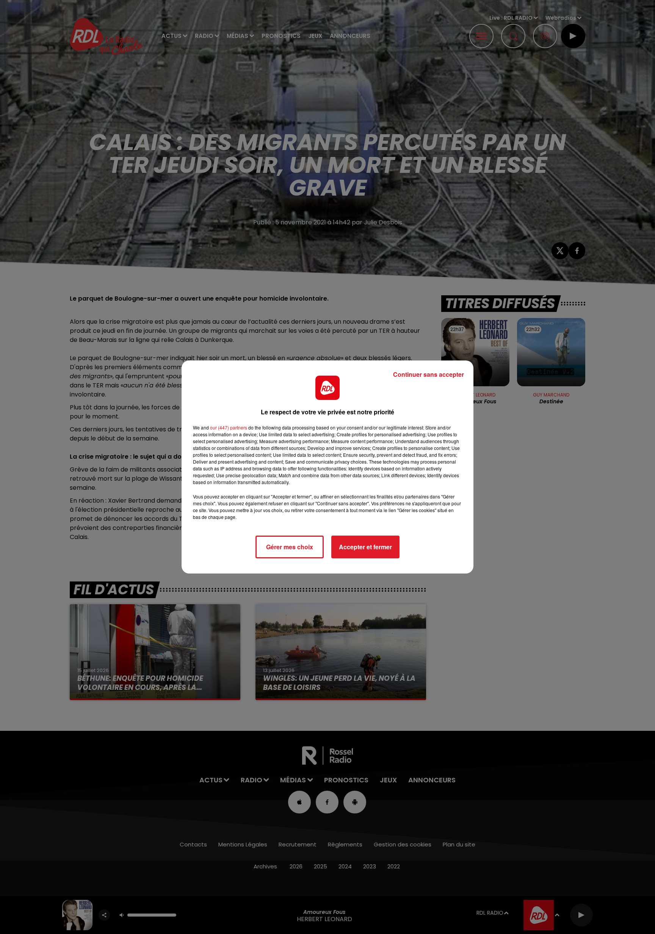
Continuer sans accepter (428, 374)
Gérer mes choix (289, 546)
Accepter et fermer (365, 546)
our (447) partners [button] (228, 427)
